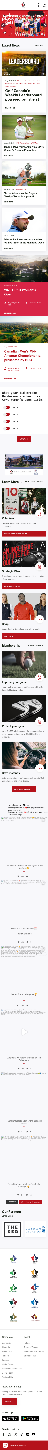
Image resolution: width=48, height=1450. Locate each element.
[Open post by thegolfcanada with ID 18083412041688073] (24, 903)
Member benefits (35, 645)
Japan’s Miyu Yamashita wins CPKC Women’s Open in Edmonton (24, 148)
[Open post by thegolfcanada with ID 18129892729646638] (24, 968)
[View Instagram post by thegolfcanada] (43, 859)
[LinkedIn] (27, 1434)
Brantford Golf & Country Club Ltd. (14, 369)
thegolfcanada (23, 819)
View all (39, 45)
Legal (27, 1337)
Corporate (7, 1337)
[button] (3, 25)
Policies (27, 1342)
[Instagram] (9, 1434)
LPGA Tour (23, 83)
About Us (6, 1347)
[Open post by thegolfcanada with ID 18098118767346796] (24, 839)
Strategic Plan (30, 1355)
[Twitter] (15, 1434)
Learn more (7, 1216)
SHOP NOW (8, 636)
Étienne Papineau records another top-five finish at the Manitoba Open (24, 241)
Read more (10, 108)
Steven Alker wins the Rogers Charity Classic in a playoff (20, 194)
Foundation (7, 1351)
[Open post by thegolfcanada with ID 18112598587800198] (24, 1032)
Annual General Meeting (34, 1351)
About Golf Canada (34, 482)
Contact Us (6, 1342)
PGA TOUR (32, 83)
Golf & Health (7, 1372)
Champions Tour (22, 81)
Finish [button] (24, 439)
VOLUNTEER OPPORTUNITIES (15, 534)
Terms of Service (31, 1347)
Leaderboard (10, 313)
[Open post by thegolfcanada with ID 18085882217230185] (24, 1095)
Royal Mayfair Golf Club (14, 304)
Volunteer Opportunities (12, 1368)
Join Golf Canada (22, 789)
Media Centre (7, 1364)
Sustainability (7, 1377)
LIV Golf (16, 83)
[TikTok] (21, 1434)
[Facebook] (3, 1434)
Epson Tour (33, 81)
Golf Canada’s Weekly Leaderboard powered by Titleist (23, 94)
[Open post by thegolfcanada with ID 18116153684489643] (24, 1158)
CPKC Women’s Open (23, 143)
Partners (5, 1355)
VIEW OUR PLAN (10, 586)
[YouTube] (33, 1434)
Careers (5, 1360)
